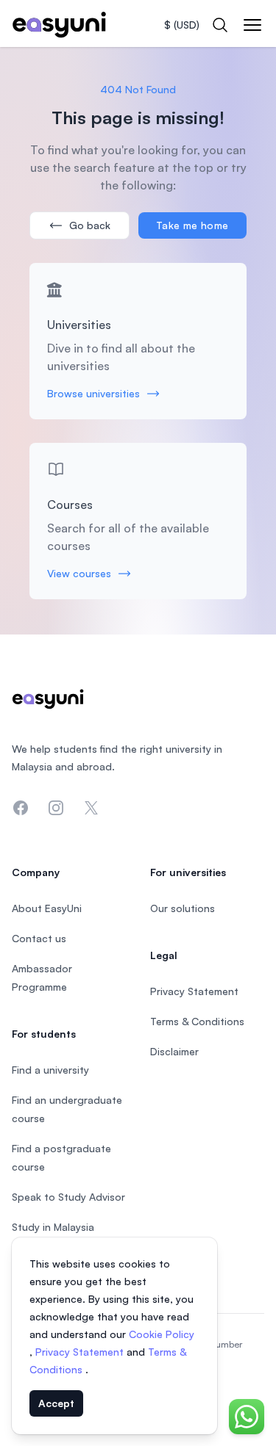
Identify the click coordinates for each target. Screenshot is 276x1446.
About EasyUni (47, 908)
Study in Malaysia (53, 1227)
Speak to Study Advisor (68, 1196)
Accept (56, 1403)
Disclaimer (174, 1051)
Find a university (50, 1069)
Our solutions (182, 908)
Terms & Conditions (197, 1021)
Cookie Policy (161, 1334)
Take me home (192, 225)
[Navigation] (252, 25)
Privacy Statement (81, 1351)
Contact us (39, 938)
